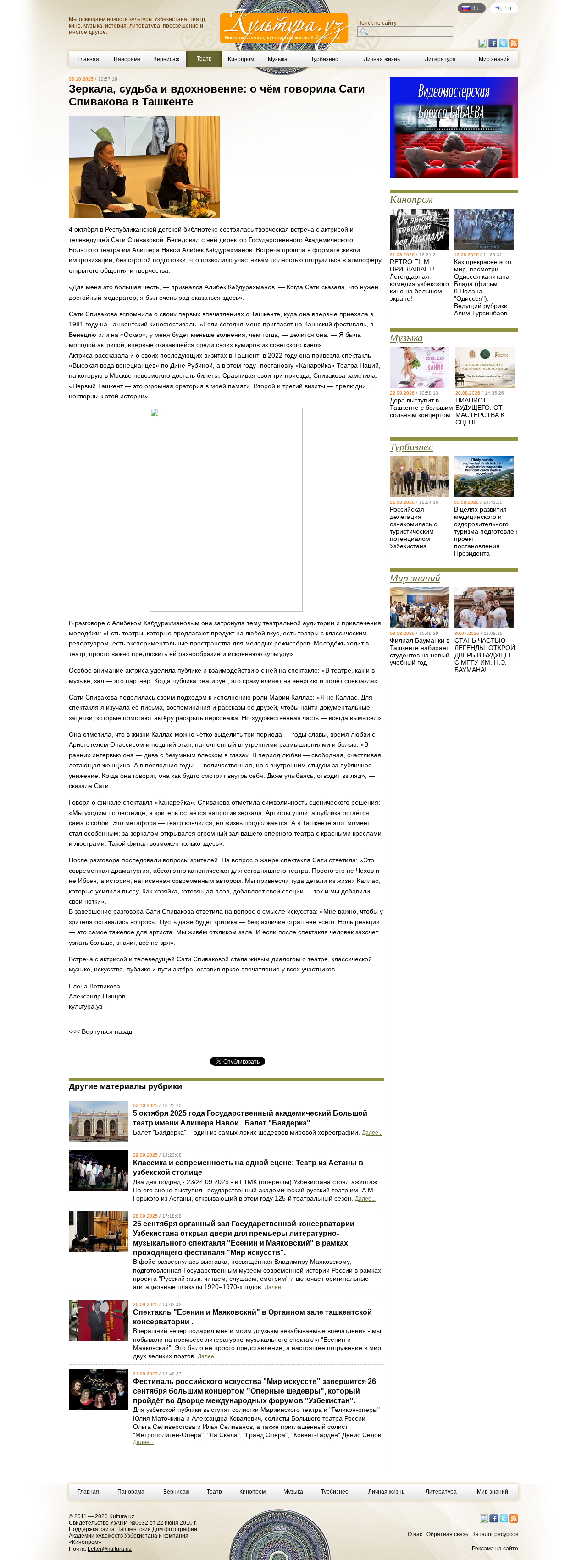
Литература (440, 59)
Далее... (372, 1133)
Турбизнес (324, 59)
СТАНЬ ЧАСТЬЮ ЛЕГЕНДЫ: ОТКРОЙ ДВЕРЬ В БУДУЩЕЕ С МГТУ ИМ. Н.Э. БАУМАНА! (484, 655)
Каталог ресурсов (495, 1534)
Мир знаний (494, 59)
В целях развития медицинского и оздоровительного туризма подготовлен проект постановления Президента (486, 531)
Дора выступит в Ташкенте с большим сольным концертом (421, 408)
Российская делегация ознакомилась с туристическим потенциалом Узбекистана (413, 528)
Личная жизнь (382, 59)
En (507, 8)
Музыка (278, 59)
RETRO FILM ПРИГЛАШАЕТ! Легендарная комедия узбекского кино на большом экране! (419, 280)
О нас (415, 1534)
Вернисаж (166, 59)
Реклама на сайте (495, 1548)
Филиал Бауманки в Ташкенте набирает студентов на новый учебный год (419, 651)
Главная (88, 59)
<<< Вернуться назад (100, 1031)
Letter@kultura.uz (110, 1549)
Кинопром (241, 59)
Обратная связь (447, 1534)
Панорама (127, 59)
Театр (214, 1491)
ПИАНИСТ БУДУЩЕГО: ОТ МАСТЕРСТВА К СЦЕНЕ (479, 411)
